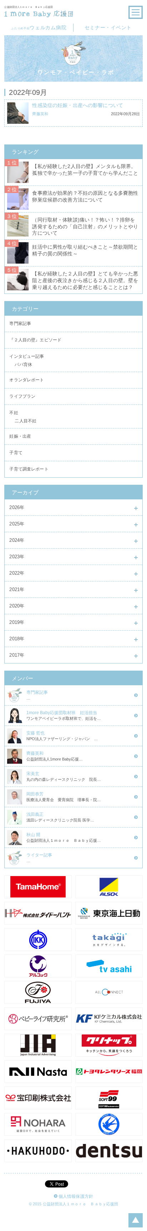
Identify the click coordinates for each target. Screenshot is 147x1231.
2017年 (16, 655)
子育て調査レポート (28, 469)
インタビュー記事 (26, 356)
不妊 (13, 412)
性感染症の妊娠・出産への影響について (77, 105)
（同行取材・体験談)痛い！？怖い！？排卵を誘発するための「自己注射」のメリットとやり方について (85, 226)
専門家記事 (20, 323)
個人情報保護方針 (76, 1196)
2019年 (16, 622)
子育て (15, 452)
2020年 (16, 606)
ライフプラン (22, 396)
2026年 (16, 507)
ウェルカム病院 (38, 27)
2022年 (16, 573)
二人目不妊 (25, 422)
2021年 (16, 589)
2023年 (16, 556)
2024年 (16, 540)
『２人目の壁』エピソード (35, 339)
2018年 (16, 638)
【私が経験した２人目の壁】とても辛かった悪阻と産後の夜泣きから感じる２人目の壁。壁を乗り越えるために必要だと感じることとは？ (85, 280)
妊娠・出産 (20, 436)
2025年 (16, 524)
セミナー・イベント (108, 27)
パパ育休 (23, 366)
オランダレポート (26, 379)
